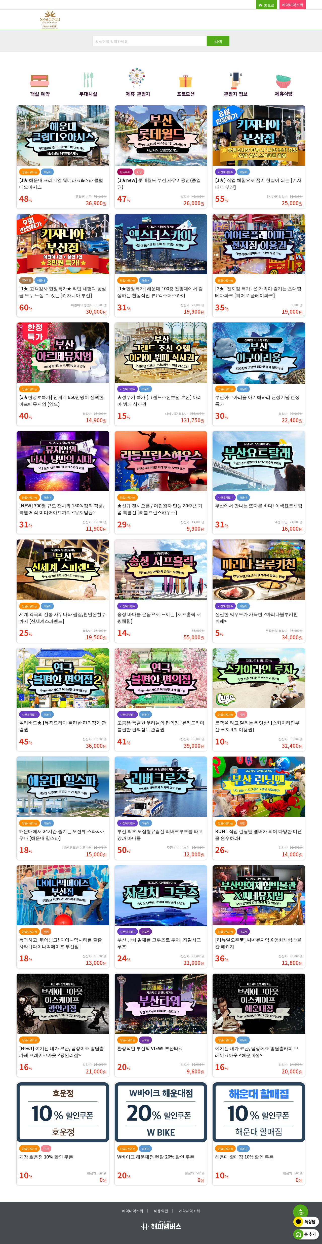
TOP (300, 1213)
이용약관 (161, 1210)
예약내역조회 (292, 4)
